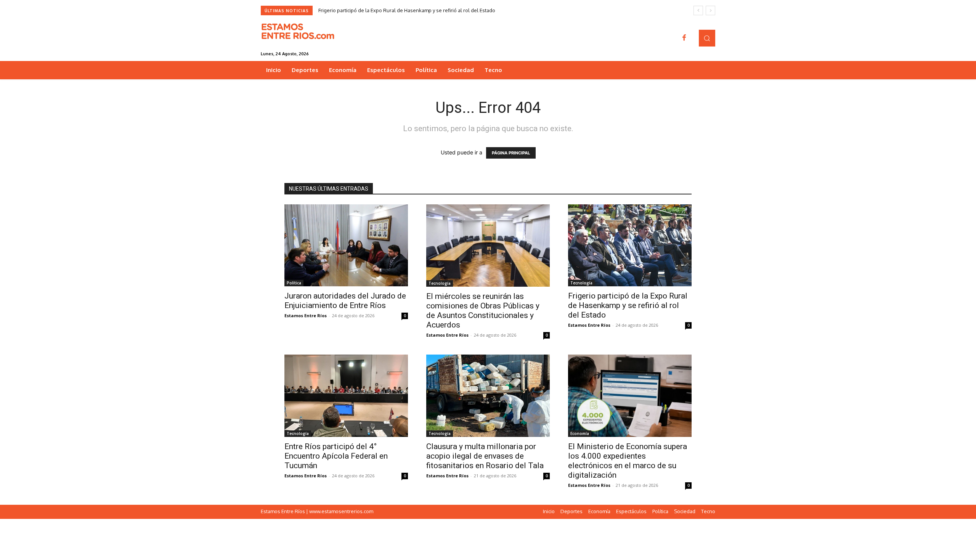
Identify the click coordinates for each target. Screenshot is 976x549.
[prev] (698, 10)
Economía (579, 433)
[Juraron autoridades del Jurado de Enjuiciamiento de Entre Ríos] (346, 245)
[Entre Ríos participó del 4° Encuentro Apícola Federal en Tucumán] (346, 396)
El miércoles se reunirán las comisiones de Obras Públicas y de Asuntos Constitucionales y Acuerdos (482, 310)
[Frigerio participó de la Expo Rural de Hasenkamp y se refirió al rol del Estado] (630, 245)
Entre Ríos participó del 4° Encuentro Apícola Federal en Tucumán (336, 456)
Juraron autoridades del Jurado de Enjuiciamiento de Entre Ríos (345, 300)
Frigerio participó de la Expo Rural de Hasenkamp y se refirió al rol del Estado (406, 10)
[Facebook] (684, 38)
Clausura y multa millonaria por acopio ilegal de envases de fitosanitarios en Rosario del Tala (485, 456)
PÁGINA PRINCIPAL (511, 153)
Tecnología (440, 283)
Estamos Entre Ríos (305, 315)
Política (294, 283)
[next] (710, 10)
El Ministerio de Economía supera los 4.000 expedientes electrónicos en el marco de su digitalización (627, 461)
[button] (707, 38)
